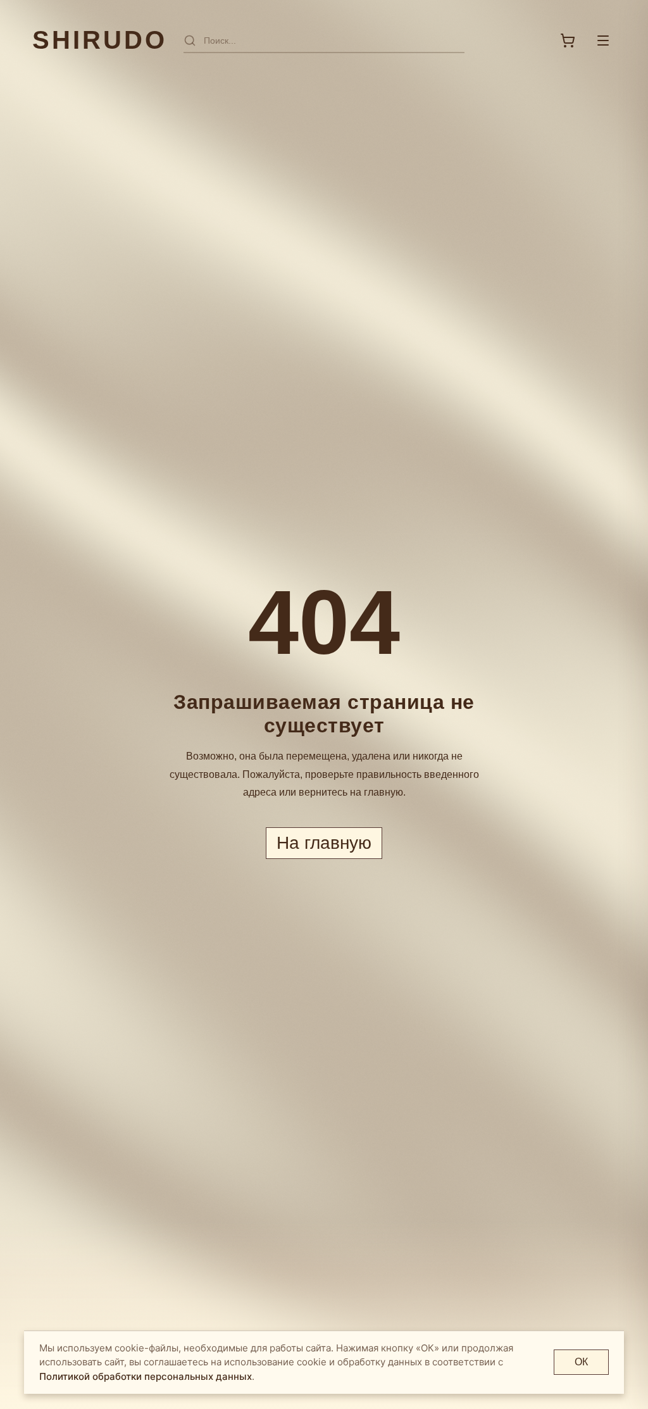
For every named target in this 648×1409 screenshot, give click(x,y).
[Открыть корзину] (567, 40)
